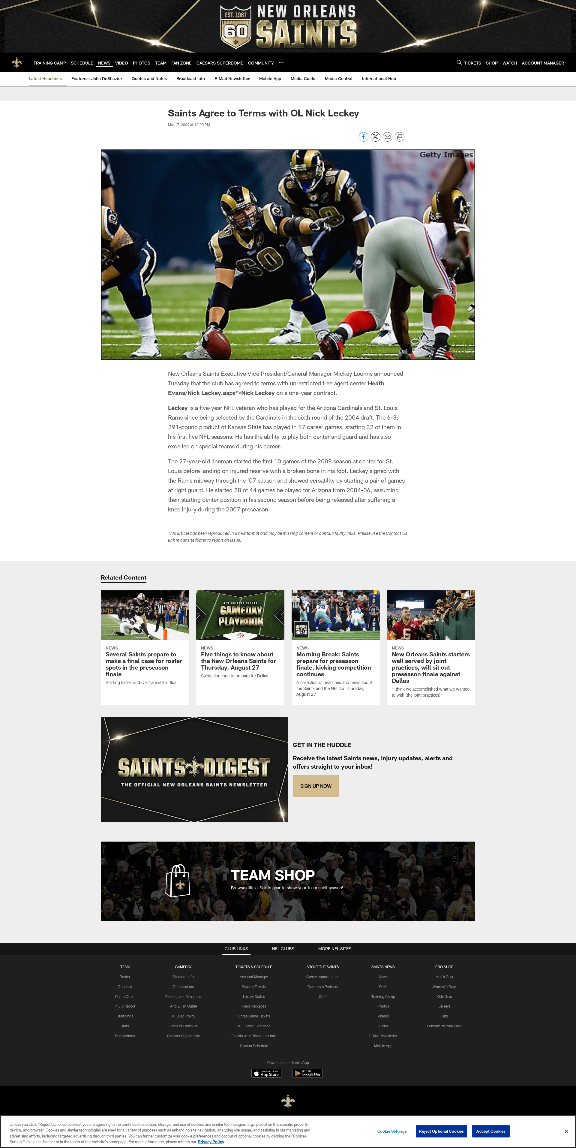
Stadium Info (183, 977)
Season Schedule (254, 1046)
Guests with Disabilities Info (254, 1036)
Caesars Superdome (183, 1036)
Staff (323, 996)
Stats (125, 1026)
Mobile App (383, 1046)
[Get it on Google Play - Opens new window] (307, 1076)
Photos (383, 1006)
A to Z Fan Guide (183, 1006)
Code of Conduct (183, 1026)
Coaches (125, 986)
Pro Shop (444, 967)
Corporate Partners (323, 986)
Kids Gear (444, 996)
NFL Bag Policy (183, 1016)
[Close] (566, 1131)
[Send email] (387, 140)
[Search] (459, 62)
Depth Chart (125, 996)
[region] (288, 1132)
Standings (125, 1016)
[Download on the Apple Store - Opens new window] (266, 1074)
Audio (383, 1026)
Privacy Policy (211, 1141)
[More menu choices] (281, 62)
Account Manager (254, 977)
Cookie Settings (392, 1131)
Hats (444, 1016)
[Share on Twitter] (375, 140)
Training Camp (383, 996)
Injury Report (125, 1006)
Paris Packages (254, 1006)
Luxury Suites (254, 996)
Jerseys (444, 1006)
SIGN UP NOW (316, 786)
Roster (125, 977)
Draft (383, 986)
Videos (383, 1016)
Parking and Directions (183, 996)
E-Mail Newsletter (383, 1036)
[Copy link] (399, 137)
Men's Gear (444, 977)
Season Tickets (254, 986)
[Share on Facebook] (363, 140)
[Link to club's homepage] (17, 62)
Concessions (183, 986)
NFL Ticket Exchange (253, 1026)
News (383, 977)
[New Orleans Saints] (288, 1101)
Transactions (125, 1036)
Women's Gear (444, 986)
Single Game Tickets (253, 1016)
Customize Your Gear (444, 1026)
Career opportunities (322, 977)
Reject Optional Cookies (441, 1131)
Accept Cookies (491, 1131)
